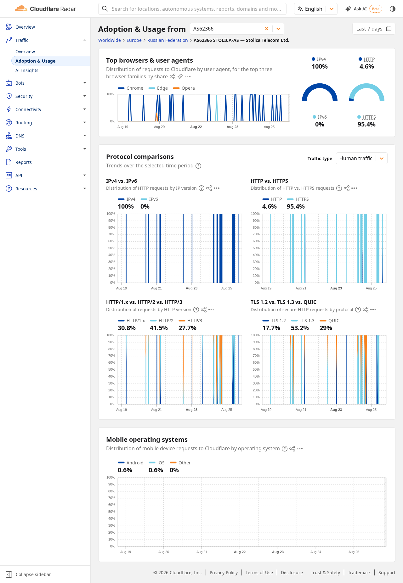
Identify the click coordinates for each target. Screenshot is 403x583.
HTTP (369, 59)
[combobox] (197, 8)
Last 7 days (375, 30)
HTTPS (369, 117)
